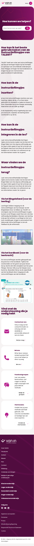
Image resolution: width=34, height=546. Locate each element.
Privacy (3, 521)
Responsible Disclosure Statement (11, 527)
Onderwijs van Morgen (8, 472)
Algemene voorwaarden (8, 514)
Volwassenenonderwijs (10, 498)
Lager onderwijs (7, 487)
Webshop (4, 469)
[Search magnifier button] (27, 28)
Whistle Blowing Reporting (9, 524)
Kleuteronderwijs (7, 484)
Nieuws (3, 458)
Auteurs (3, 455)
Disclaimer (4, 517)
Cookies (3, 531)
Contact (4, 465)
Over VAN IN (4, 448)
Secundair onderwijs (9, 491)
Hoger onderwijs (7, 495)
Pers (2, 462)
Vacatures (4, 451)
